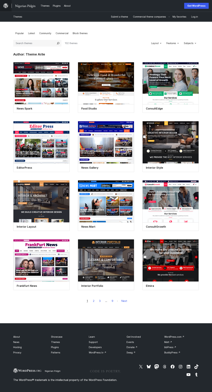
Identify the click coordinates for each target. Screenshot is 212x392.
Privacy (17, 352)
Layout (155, 43)
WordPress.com (174, 336)
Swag (131, 352)
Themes (17, 16)
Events (130, 342)
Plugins (55, 347)
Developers (95, 347)
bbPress (170, 347)
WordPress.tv (97, 352)
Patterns (55, 352)
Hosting (17, 347)
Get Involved (134, 336)
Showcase (56, 336)
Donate (132, 347)
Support (93, 342)
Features (171, 43)
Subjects (188, 43)
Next (124, 301)
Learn (92, 336)
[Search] (58, 43)
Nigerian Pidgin (52, 371)
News (16, 342)
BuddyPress (172, 352)
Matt (168, 342)
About (16, 336)
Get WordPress (196, 5)
